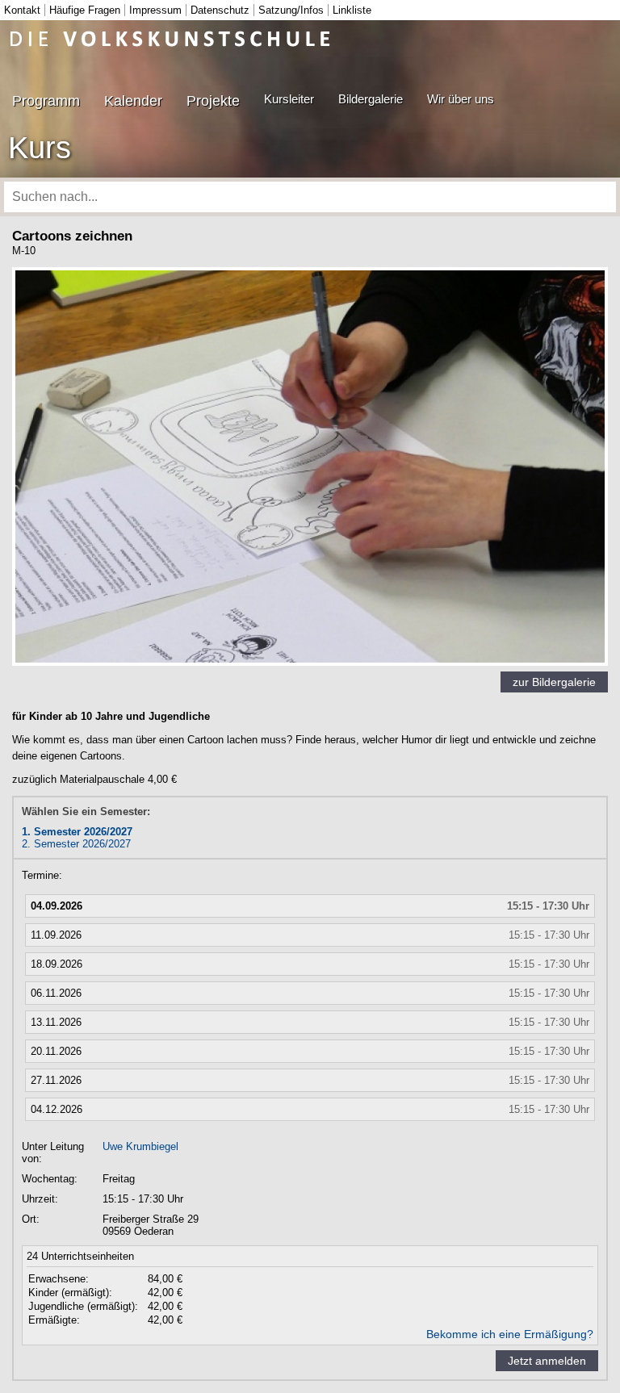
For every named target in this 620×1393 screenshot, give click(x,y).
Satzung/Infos (291, 10)
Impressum (155, 10)
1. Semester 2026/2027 (77, 832)
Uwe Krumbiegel (140, 1146)
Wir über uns (460, 99)
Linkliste (352, 10)
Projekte (213, 101)
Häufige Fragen (84, 10)
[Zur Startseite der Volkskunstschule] (170, 38)
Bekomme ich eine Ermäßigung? (509, 1334)
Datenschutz (220, 10)
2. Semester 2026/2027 (76, 844)
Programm (46, 101)
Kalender (133, 101)
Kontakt (22, 10)
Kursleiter (289, 99)
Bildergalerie (370, 99)
